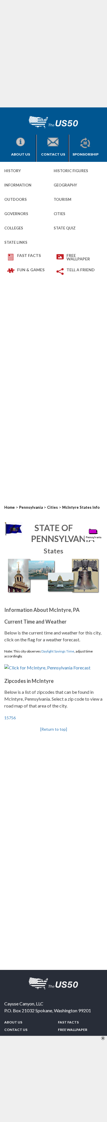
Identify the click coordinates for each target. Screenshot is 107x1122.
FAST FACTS (29, 255)
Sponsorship (85, 154)
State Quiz (65, 228)
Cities (59, 213)
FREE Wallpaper (78, 257)
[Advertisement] (53, 53)
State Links (15, 242)
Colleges (13, 228)
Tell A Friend (80, 269)
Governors (16, 213)
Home (9, 507)
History (12, 170)
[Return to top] (53, 729)
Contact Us (53, 154)
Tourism (62, 199)
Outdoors (15, 199)
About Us (20, 154)
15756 (10, 717)
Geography (65, 185)
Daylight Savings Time (57, 651)
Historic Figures (71, 170)
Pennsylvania (31, 507)
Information (17, 185)
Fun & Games (31, 269)
